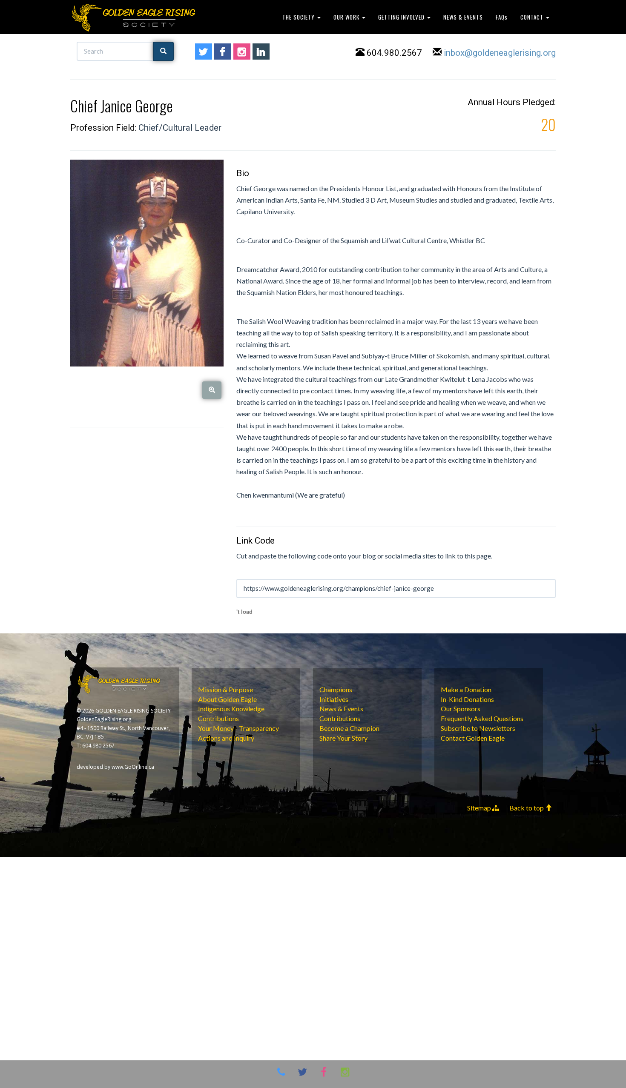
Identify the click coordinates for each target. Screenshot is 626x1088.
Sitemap (479, 808)
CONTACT (532, 17)
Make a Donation (466, 689)
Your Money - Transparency (238, 728)
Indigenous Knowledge (231, 708)
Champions (335, 689)
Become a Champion (349, 728)
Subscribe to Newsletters (478, 728)
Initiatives (333, 699)
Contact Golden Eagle (473, 738)
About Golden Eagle (227, 699)
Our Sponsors (460, 708)
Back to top (527, 808)
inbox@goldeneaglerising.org (500, 53)
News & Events (341, 708)
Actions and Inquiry (226, 738)
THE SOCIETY (299, 17)
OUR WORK (347, 17)
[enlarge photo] (211, 390)
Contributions (218, 718)
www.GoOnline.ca (133, 766)
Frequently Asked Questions (482, 718)
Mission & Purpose (225, 689)
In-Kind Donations (467, 699)
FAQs (502, 17)
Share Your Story (343, 738)
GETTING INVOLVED (402, 17)
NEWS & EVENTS (463, 17)
